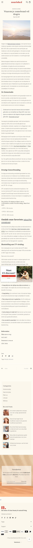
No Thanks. (8, 278)
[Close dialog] (31, 267)
